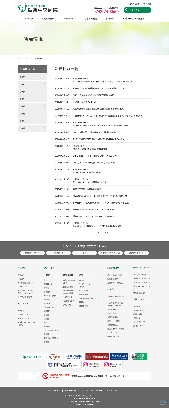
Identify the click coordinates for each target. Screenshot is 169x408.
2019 (22, 128)
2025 (22, 84)
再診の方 (21, 279)
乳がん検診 (111, 309)
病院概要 (136, 306)
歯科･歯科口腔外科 (51, 338)
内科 (45, 280)
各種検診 (110, 18)
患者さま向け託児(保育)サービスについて (26, 291)
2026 (22, 76)
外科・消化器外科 (50, 295)
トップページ (23, 58)
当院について (139, 299)
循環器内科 (48, 284)
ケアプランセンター (140, 274)
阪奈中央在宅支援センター (89, 298)
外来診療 (28, 18)
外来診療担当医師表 (25, 282)
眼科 (45, 322)
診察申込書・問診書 (25, 297)
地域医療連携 (90, 18)
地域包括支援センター (141, 292)
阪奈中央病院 (90, 398)
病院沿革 (136, 318)
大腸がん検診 (112, 317)
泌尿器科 (47, 311)
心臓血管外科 (49, 307)
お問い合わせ (111, 390)
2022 (22, 106)
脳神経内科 (48, 292)
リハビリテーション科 (51, 330)
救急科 (46, 334)
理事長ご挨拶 (138, 310)
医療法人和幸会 (79, 398)
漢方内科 (47, 288)
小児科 (46, 315)
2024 (22, 91)
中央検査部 (83, 290)
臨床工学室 (83, 306)
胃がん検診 (111, 313)
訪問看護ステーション (141, 278)
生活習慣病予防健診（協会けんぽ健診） (115, 304)
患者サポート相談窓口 (115, 282)
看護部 (81, 280)
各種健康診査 (112, 325)
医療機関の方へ (113, 279)
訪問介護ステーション (141, 282)
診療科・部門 (70, 18)
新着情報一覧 (27, 69)
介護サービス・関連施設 (134, 18)
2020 (22, 120)
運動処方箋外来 (68, 286)
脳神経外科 (48, 303)
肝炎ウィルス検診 (114, 321)
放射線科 (47, 326)
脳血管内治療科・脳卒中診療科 (68, 291)
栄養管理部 (83, 294)
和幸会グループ (139, 322)
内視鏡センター (68, 297)
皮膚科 (46, 318)
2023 (22, 98)
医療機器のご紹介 (114, 336)
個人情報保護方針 (94, 390)
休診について (23, 286)
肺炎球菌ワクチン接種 (115, 328)
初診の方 (21, 275)
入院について (23, 310)
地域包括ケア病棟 (24, 318)
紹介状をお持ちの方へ (115, 275)
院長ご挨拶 (137, 314)
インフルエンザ (112, 332)
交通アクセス (137, 10)
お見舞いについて (24, 314)
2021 (22, 113)
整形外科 (47, 299)
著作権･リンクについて (74, 390)
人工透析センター (69, 301)
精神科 (46, 342)
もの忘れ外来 (67, 304)
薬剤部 (81, 302)
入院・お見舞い (48, 18)
